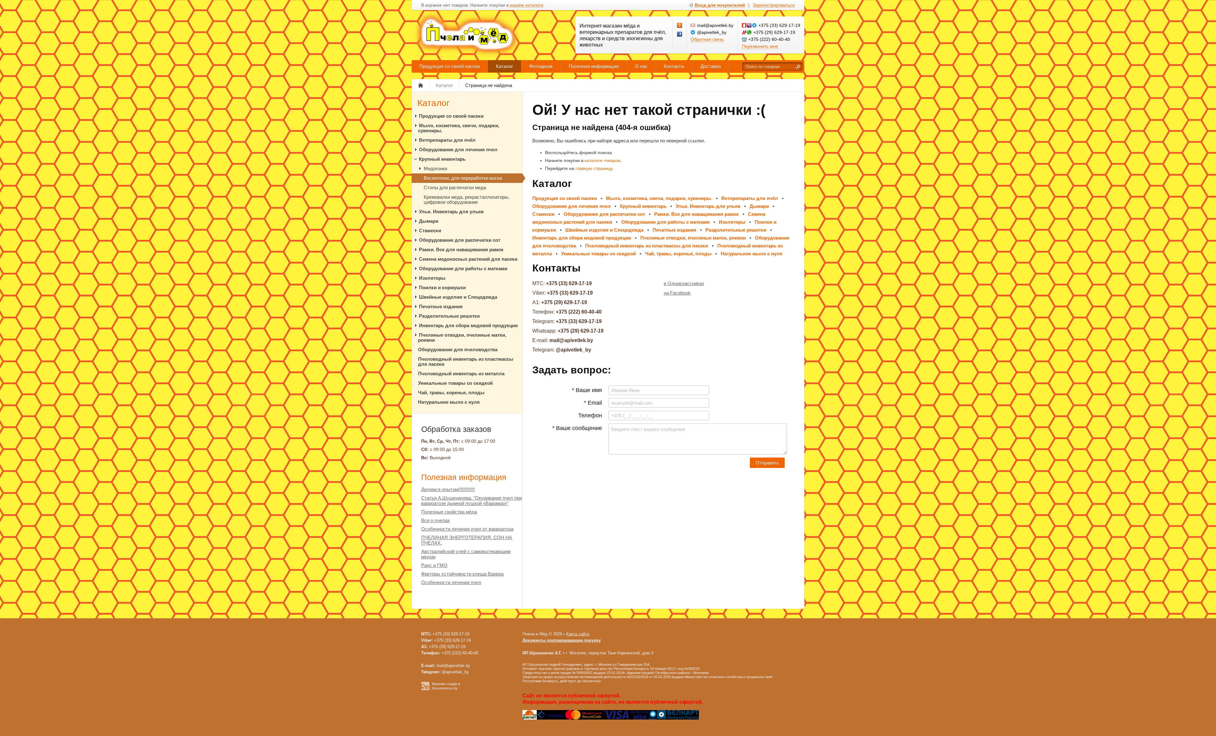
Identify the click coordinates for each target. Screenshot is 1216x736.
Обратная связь (707, 39)
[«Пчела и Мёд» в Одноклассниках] (680, 25)
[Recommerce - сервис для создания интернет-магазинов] (425, 689)
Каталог (504, 66)
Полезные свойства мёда (449, 512)
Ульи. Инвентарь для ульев (451, 211)
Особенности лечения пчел (451, 582)
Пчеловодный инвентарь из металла (461, 373)
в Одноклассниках (684, 283)
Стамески (430, 230)
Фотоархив (541, 66)
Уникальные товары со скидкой (455, 383)
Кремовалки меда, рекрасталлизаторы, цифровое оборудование (467, 199)
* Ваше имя (587, 390)
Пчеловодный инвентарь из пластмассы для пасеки (465, 361)
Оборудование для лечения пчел (458, 149)
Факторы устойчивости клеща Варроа (462, 574)
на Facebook (677, 293)
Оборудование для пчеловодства (457, 349)
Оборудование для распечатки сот (459, 240)
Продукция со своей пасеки (449, 66)
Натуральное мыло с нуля (449, 402)
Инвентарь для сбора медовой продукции (468, 325)
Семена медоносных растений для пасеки (468, 259)
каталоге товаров (602, 160)
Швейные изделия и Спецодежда (458, 297)
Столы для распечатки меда (455, 187)
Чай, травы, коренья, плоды (451, 392)
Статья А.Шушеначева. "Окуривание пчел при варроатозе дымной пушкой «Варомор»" (471, 500)
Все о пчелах (435, 520)
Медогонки (435, 168)
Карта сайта (577, 634)
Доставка (710, 66)
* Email (593, 403)
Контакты (674, 66)
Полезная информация (594, 66)
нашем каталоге (526, 5)
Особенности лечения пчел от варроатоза (467, 529)
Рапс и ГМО (434, 565)
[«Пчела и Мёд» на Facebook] (680, 34)
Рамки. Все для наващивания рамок (461, 249)
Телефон (590, 415)
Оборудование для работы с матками (463, 268)
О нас (641, 66)
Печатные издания (441, 306)
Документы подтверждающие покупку (561, 640)
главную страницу (593, 168)
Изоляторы (432, 278)
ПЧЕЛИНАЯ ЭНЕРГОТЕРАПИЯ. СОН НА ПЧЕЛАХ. (466, 540)
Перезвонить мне (760, 46)
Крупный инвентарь (442, 159)
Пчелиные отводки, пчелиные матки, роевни (462, 337)
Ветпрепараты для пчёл (447, 140)
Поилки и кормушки (442, 287)
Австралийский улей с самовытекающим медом (465, 554)
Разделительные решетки (449, 316)
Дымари (428, 221)
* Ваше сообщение (577, 428)
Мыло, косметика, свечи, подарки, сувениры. (458, 128)
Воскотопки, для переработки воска (463, 178)
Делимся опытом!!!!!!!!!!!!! (448, 489)
